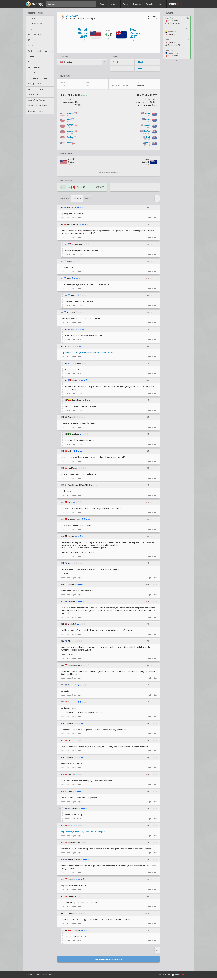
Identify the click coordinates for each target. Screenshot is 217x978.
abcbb (69, 261)
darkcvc (75, 380)
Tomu (70, 826)
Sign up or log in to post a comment (108, 959)
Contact (29, 975)
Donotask (71, 312)
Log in (187, 4)
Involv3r (70, 723)
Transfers (150, 4)
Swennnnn (72, 702)
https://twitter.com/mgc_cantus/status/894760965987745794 (87, 352)
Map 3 (115, 68)
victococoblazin (74, 519)
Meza (70, 774)
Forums (103, 4)
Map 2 (140, 62)
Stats (161, 4)
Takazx (73, 295)
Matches (114, 4)
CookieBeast (76, 400)
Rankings (137, 4)
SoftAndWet (72, 896)
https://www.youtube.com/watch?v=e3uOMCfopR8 (83, 832)
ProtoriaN (72, 417)
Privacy (37, 975)
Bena (70, 502)
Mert (72, 329)
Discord (177, 975)
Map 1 (115, 62)
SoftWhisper (73, 913)
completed (169, 13)
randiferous (72, 468)
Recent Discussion (35, 13)
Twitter (167, 975)
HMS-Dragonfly (74, 665)
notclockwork (77, 244)
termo (70, 563)
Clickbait (71, 601)
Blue (69, 278)
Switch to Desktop (49, 975)
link (155, 217)
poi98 (70, 451)
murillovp (75, 434)
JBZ (69, 740)
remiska (71, 536)
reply (149, 217)
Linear (87, 198)
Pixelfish (70, 207)
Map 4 (140, 68)
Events (125, 4)
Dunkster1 (72, 624)
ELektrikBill (76, 930)
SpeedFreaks (76, 363)
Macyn (70, 641)
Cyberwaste (72, 685)
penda (69, 346)
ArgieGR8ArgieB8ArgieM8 (78, 485)
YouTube (188, 975)
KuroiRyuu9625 (73, 224)
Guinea (71, 584)
